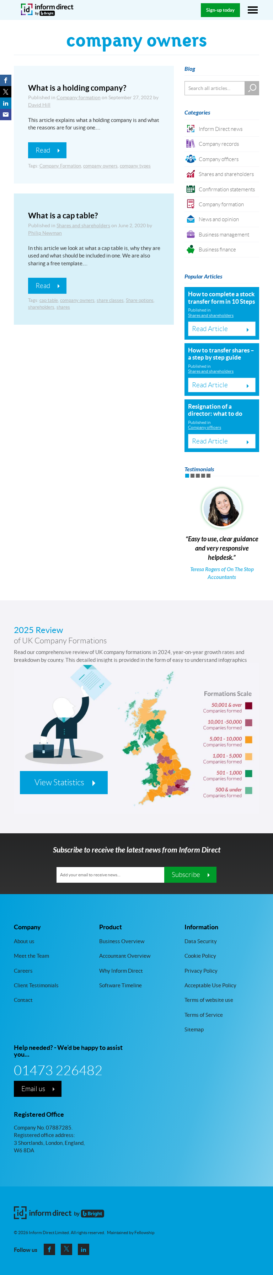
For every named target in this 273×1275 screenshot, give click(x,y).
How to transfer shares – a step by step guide (221, 354)
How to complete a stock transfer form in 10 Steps (221, 297)
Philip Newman (45, 233)
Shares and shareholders (83, 225)
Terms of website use (208, 1000)
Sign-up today (220, 10)
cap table (48, 300)
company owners (100, 166)
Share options (140, 300)
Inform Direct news (220, 129)
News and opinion (219, 219)
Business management (224, 235)
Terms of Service (203, 1014)
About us (24, 941)
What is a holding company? (77, 87)
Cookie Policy (200, 956)
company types (135, 166)
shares (63, 307)
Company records (219, 144)
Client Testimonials (36, 985)
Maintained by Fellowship (131, 1233)
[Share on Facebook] (5, 80)
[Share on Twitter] (5, 91)
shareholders (41, 307)
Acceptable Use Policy (210, 985)
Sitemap (194, 1029)
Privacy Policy (201, 970)
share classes (110, 300)
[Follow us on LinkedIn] (83, 1249)
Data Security (200, 941)
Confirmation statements (227, 189)
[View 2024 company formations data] (136, 750)
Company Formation (60, 166)
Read (43, 150)
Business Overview (121, 941)
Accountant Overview (124, 956)
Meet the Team (31, 956)
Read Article (210, 329)
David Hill (39, 105)
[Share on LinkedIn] (5, 103)
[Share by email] (5, 114)
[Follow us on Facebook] (49, 1249)
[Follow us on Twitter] (66, 1249)
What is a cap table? (63, 215)
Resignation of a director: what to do (215, 410)
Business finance (217, 249)
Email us (33, 1089)
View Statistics (59, 782)
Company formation (79, 97)
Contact (23, 1000)
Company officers (219, 159)
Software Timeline (120, 985)
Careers (23, 970)
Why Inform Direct (121, 970)
